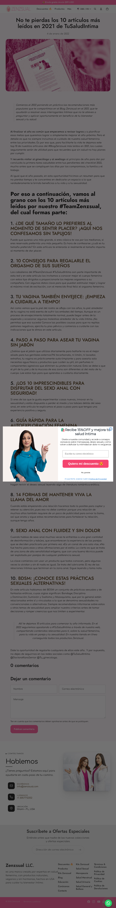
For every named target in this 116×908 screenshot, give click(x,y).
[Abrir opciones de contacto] (108, 903)
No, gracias (85, 472)
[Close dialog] (110, 429)
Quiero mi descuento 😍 (85, 463)
